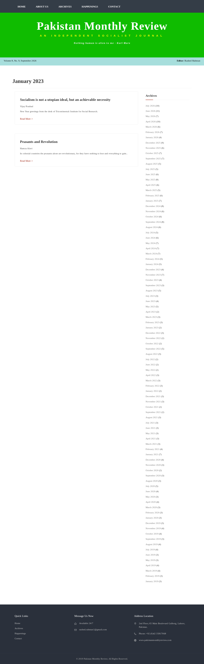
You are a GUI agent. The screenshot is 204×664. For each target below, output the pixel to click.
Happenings (90, 6)
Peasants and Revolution (38, 142)
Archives (65, 6)
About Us (42, 6)
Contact (114, 6)
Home (22, 6)
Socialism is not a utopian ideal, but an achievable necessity (65, 100)
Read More (25, 119)
